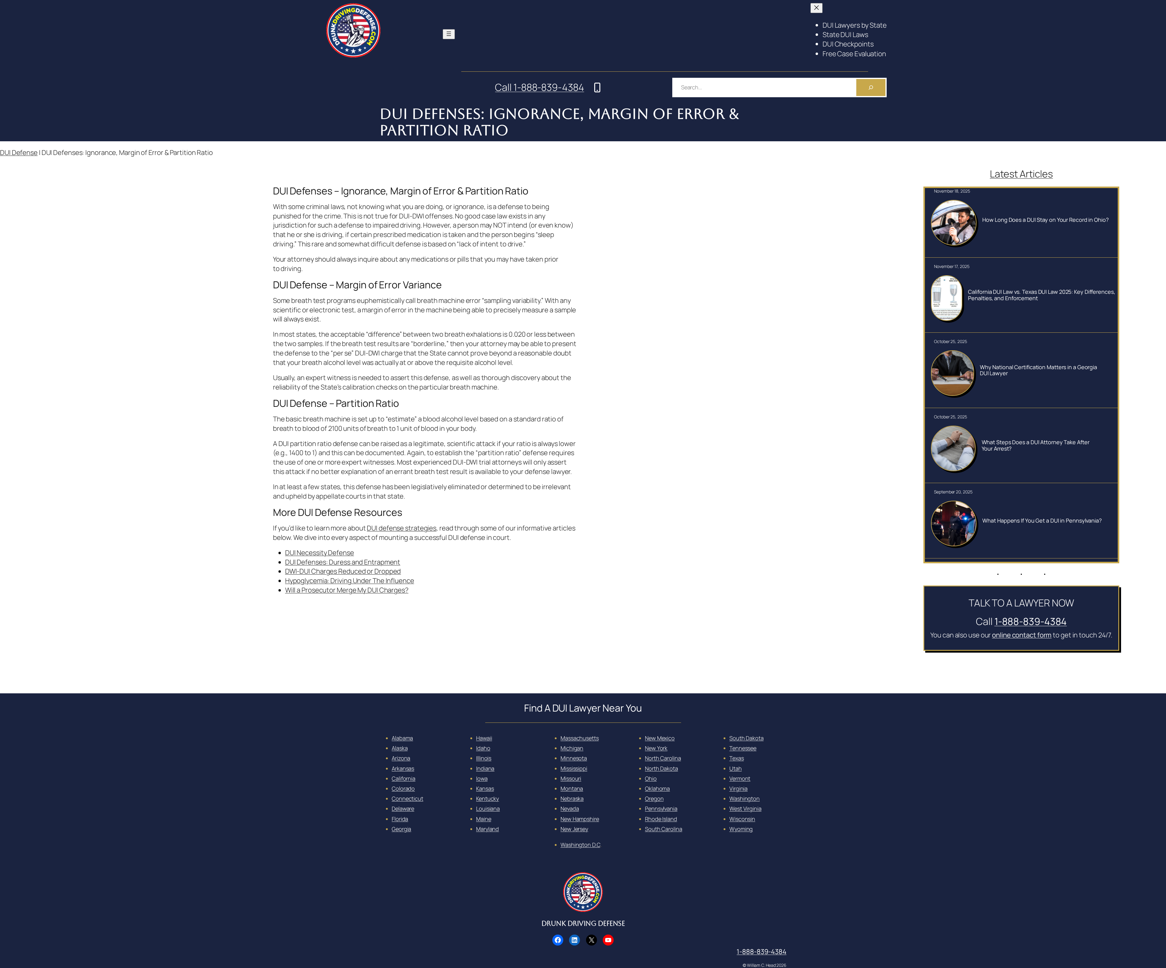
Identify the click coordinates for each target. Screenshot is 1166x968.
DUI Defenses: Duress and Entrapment (343, 562)
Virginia (738, 788)
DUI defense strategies (401, 528)
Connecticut (407, 798)
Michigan (572, 748)
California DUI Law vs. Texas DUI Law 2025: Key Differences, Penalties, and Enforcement (1041, 295)
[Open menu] (449, 34)
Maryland (487, 828)
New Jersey (574, 828)
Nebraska (572, 798)
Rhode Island (661, 818)
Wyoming (741, 828)
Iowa (482, 778)
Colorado (403, 788)
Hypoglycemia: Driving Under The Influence (349, 580)
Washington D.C (580, 844)
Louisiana (488, 808)
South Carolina (663, 828)
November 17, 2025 (951, 266)
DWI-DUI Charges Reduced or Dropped (343, 571)
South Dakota (746, 738)
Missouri (571, 778)
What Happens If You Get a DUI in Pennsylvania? (1041, 520)
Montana (572, 788)
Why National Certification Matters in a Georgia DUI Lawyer (1038, 370)
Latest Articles (1021, 173)
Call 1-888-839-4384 (539, 87)
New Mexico (660, 738)
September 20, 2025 (953, 492)
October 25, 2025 (950, 341)
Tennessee (742, 748)
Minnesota (574, 758)
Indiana (485, 768)
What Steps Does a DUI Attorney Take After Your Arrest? (1035, 445)
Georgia (401, 828)
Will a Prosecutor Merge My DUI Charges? (346, 590)
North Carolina (663, 758)
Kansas (485, 788)
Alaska (399, 748)
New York (656, 748)
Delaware (403, 808)
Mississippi (574, 768)
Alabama (402, 738)
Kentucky (487, 798)
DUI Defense (19, 152)
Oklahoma (657, 788)
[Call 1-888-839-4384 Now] (597, 87)
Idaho (483, 748)
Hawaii (484, 738)
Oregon (654, 798)
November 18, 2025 (952, 191)
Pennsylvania (661, 808)
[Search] (870, 87)
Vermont (739, 778)
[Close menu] (816, 8)
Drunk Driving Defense (583, 923)
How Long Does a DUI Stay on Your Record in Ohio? (1045, 220)
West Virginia (745, 808)
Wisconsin (742, 818)
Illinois (483, 758)
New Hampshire (580, 818)
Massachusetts (580, 738)
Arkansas (403, 768)
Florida (400, 818)
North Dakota (661, 768)
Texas (736, 758)
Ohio (651, 778)
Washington (744, 798)
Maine (483, 818)
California (403, 778)
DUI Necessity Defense (319, 552)
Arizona (401, 758)
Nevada (570, 808)
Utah (735, 768)
